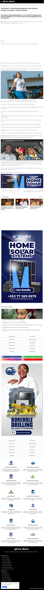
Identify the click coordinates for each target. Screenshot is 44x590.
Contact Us (42, 588)
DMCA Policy (32, 588)
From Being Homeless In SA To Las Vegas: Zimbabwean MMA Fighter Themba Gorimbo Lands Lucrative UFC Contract (22, 324)
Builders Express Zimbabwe (33, 538)
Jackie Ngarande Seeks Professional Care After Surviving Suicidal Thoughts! (15, 327)
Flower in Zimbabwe (5, 559)
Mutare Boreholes (32, 342)
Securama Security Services (7, 565)
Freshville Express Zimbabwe (33, 480)
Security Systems (12, 348)
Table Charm (11, 351)
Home (2, 5)
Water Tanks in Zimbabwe (6, 579)
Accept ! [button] (4, 586)
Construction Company (6, 577)
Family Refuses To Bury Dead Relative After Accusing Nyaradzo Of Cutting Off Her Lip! (22, 207)
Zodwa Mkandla (6, 5)
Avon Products (32, 345)
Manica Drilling (11, 345)
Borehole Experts (12, 336)
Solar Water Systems (5, 575)
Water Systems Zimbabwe (6, 562)
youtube (33, 359)
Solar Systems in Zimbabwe (7, 580)
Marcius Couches (12, 342)
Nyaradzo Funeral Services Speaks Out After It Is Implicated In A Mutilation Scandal (36, 207)
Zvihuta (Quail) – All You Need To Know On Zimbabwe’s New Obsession (14, 322)
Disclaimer (37, 588)
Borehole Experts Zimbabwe (11, 467)
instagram (12, 359)
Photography (32, 348)
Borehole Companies (6, 574)
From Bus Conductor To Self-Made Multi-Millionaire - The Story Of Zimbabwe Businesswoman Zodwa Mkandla (7, 208)
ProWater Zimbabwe (5, 557)
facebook (12, 356)
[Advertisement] (22, 32)
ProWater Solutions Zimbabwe (33, 467)
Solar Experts (11, 339)
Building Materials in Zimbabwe (8, 568)
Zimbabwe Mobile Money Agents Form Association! (13, 319)
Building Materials (5, 572)
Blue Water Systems (11, 525)
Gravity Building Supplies (11, 480)
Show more (41, 196)
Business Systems (32, 351)
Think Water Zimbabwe (33, 525)
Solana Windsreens (11, 496)
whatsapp (33, 356)
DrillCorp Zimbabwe (11, 538)
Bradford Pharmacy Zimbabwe (33, 496)
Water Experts (32, 336)
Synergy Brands (11, 509)
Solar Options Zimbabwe (6, 564)
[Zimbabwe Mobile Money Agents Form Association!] (22, 314)
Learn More (9, 584)
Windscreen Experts (32, 339)
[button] (43, 1)
